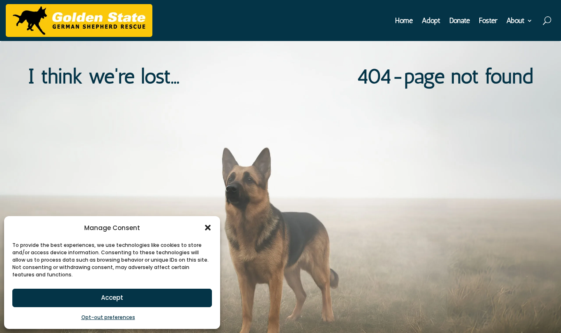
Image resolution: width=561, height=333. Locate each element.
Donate (459, 21)
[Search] (547, 20)
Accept (112, 297)
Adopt (431, 21)
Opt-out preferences (108, 317)
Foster (488, 21)
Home (404, 21)
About (515, 21)
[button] (208, 228)
